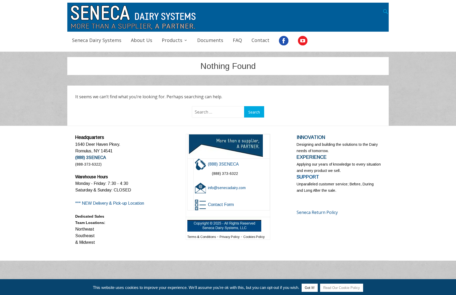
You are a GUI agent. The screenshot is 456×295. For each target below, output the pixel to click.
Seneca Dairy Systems (96, 40)
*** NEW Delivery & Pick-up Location (109, 203)
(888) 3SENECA (223, 164)
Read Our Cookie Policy (341, 288)
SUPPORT (308, 177)
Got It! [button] (310, 288)
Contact (260, 40)
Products (172, 40)
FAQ (237, 40)
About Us (141, 40)
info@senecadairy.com (227, 188)
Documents (210, 40)
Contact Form (221, 204)
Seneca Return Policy (317, 212)
